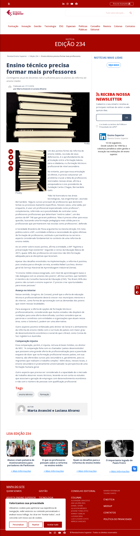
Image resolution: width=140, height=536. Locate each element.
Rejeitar (35, 524)
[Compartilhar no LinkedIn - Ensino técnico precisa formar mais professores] (10, 151)
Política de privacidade (117, 519)
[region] (35, 515)
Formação (13, 26)
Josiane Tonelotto (79, 511)
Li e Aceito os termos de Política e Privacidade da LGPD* (113, 125)
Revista (107, 26)
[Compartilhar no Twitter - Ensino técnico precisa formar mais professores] (10, 157)
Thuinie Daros (109, 493)
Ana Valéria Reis (78, 503)
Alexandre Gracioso (80, 500)
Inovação (26, 26)
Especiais (71, 26)
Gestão (37, 26)
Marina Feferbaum (111, 490)
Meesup (107, 506)
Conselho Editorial (83, 491)
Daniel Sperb (77, 505)
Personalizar (18, 524)
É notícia (108, 499)
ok (126, 117)
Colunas (118, 26)
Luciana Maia (77, 516)
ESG (61, 26)
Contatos (130, 26)
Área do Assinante (120, 3)
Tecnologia (50, 26)
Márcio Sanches (78, 521)
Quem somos (14, 491)
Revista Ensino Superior (21, 497)
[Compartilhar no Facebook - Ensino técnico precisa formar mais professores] (10, 162)
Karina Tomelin (78, 513)
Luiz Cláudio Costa (80, 519)
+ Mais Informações (21, 471)
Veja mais (113, 65)
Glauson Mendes (79, 508)
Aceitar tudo (52, 524)
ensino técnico (25, 394)
